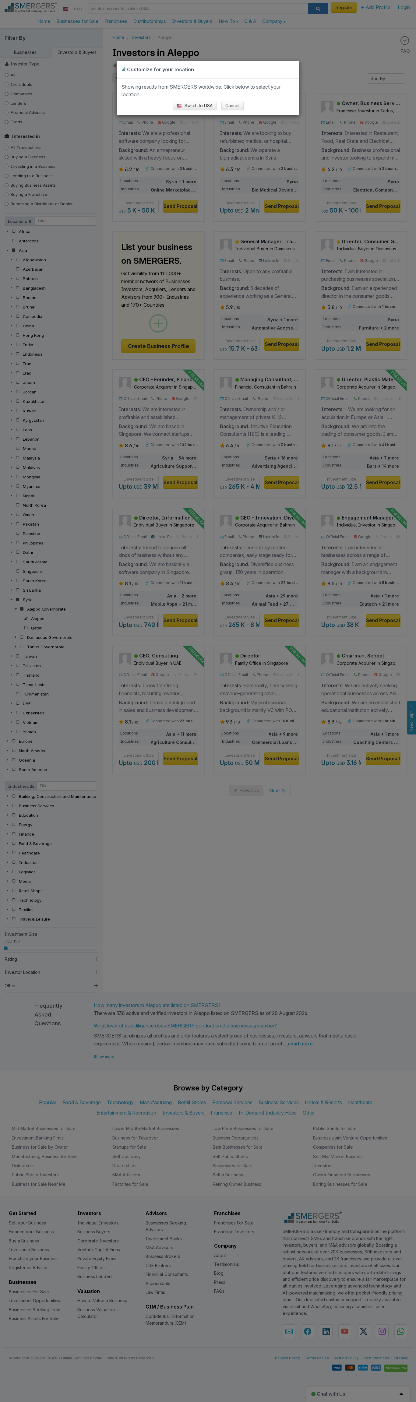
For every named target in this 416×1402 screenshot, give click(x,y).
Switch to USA (198, 105)
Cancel (232, 105)
